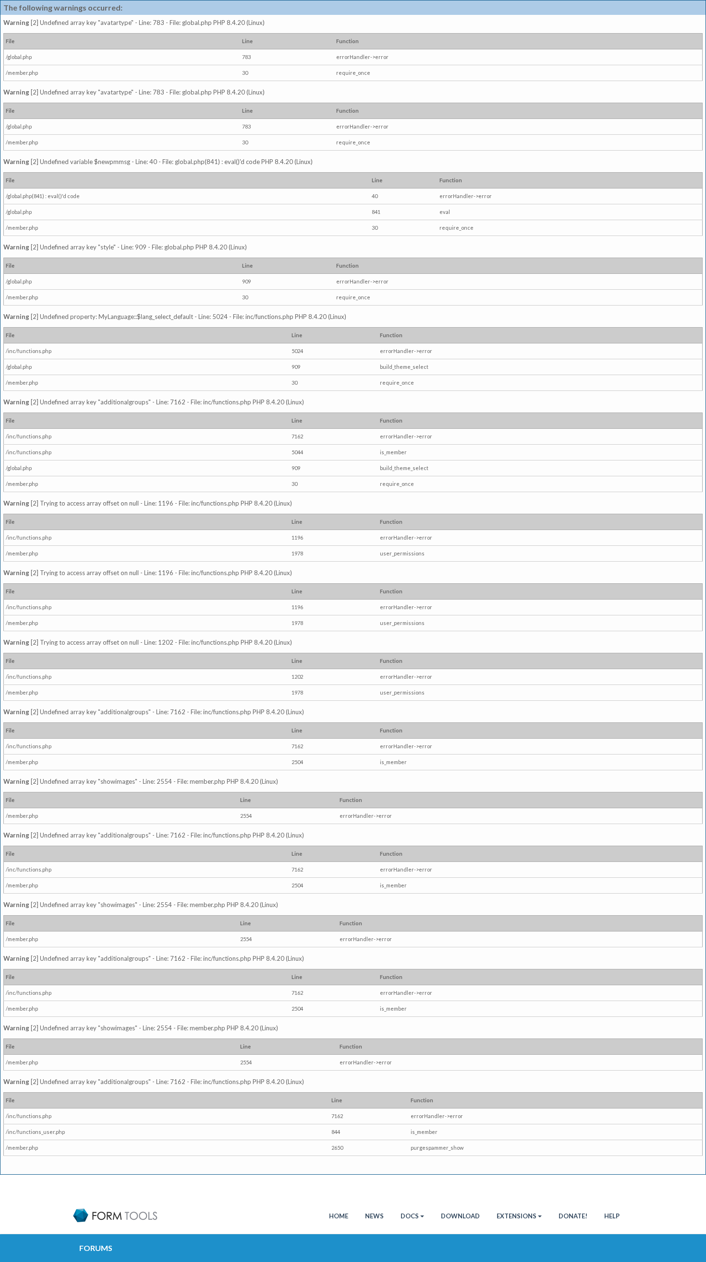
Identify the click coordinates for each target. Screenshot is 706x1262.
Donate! (573, 1216)
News (374, 1216)
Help (612, 1216)
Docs (410, 1216)
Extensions (516, 1216)
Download (460, 1216)
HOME (338, 1216)
